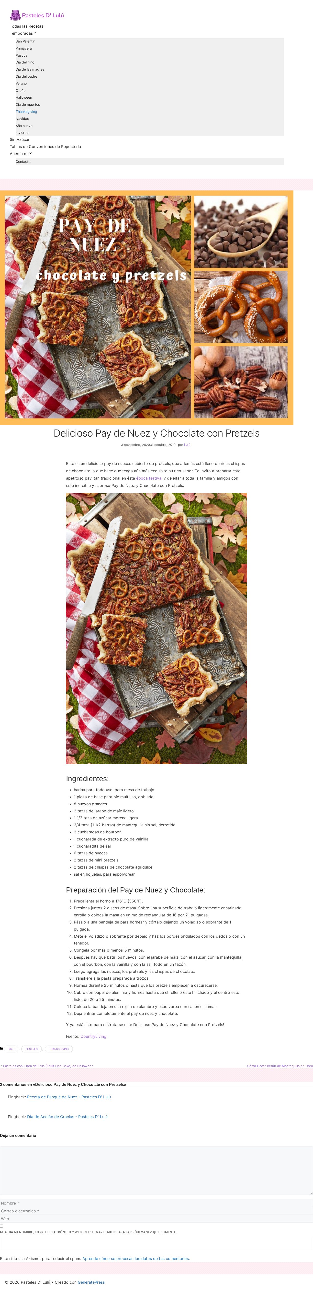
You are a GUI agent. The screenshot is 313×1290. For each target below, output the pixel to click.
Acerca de (19, 153)
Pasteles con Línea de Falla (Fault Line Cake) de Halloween (48, 1066)
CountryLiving (93, 1036)
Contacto (23, 161)
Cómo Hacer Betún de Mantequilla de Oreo (280, 1066)
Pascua (21, 55)
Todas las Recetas (26, 26)
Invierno (22, 132)
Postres (31, 1049)
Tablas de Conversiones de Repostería (45, 146)
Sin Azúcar (20, 139)
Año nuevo (24, 126)
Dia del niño (25, 62)
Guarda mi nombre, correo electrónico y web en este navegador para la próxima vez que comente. (88, 1232)
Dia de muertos (28, 104)
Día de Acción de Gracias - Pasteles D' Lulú (67, 1116)
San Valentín (25, 41)
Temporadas (21, 33)
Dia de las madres (30, 69)
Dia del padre (26, 76)
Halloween (24, 97)
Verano (21, 83)
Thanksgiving (26, 111)
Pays (11, 1049)
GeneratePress (91, 1282)
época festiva (148, 478)
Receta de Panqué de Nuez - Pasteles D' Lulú (69, 1096)
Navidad (22, 118)
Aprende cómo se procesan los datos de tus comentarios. (136, 1258)
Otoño (20, 90)
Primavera (24, 48)
